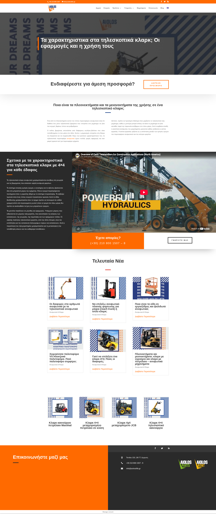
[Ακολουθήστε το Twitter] (162, 448)
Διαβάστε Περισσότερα (60, 316)
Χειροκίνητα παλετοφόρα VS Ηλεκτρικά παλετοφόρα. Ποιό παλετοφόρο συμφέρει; (64, 358)
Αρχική (98, 8)
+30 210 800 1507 (54, 2)
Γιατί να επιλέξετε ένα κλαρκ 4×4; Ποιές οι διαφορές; (104, 359)
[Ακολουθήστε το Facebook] (155, 448)
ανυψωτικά (70, 138)
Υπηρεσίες (128, 8)
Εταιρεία (107, 8)
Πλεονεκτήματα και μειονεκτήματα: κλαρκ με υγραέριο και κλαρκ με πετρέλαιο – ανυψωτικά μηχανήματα (149, 359)
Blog (162, 8)
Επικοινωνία (153, 8)
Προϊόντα (115, 8)
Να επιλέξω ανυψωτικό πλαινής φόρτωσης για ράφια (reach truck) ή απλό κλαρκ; (105, 308)
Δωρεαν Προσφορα (156, 84)
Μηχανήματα (141, 8)
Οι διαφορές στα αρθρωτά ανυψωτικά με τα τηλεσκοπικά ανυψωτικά (65, 306)
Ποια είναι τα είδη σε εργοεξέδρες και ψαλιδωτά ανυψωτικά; (150, 306)
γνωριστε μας (180, 240)
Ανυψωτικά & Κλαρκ (57, 312)
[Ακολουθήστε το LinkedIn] (169, 448)
